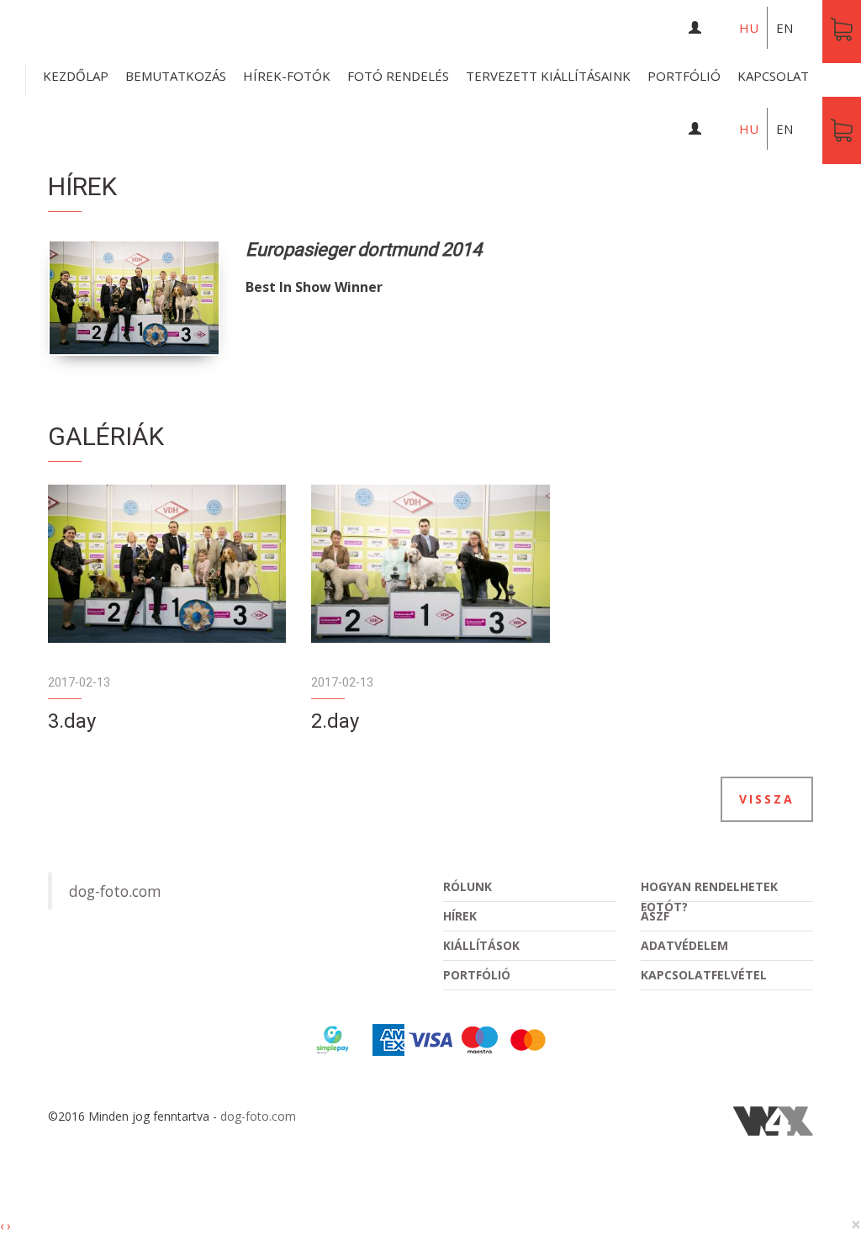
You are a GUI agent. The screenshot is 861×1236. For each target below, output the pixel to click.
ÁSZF (655, 916)
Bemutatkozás (175, 75)
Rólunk (467, 886)
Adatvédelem (684, 945)
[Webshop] (841, 130)
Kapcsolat (773, 75)
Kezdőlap (75, 75)
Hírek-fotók (286, 75)
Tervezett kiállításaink (548, 75)
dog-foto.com (115, 891)
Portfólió (684, 75)
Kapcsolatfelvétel (704, 975)
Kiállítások (481, 945)
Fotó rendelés (398, 75)
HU (748, 27)
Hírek (460, 916)
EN (784, 27)
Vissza (767, 799)
